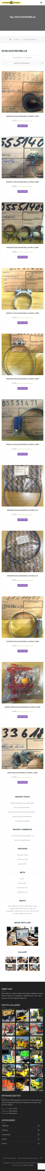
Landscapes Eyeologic (22, 821)
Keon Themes (28, 1165)
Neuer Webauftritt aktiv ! (22, 807)
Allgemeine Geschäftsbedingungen (28, 1158)
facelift (4, 1139)
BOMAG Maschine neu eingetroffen (22, 803)
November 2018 (22, 859)
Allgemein (5, 1125)
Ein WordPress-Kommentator (21, 836)
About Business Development (22, 816)
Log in (22, 879)
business (5, 1130)
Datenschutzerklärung (9, 1158)
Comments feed (22, 887)
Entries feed (22, 883)
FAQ (41, 1158)
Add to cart (22, 125)
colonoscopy (6, 1134)
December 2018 (22, 855)
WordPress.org (22, 892)
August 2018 (22, 864)
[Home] (10, 39)
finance (4, 1143)
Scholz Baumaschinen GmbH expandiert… (22, 812)
